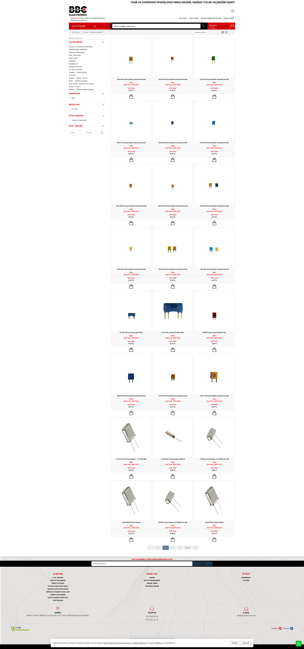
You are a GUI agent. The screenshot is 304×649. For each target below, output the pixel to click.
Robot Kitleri (73, 58)
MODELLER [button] (74, 104)
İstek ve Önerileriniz (152, 580)
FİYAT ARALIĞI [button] (75, 126)
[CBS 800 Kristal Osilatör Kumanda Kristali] (131, 374)
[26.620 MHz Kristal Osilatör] (131, 501)
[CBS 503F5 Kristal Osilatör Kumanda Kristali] (131, 184)
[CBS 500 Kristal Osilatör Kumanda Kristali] (214, 184)
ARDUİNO (72, 61)
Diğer (73, 98)
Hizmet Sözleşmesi (57, 595)
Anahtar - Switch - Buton (78, 78)
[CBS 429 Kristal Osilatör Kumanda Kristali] (131, 58)
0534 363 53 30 (152, 620)
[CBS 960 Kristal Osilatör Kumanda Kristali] (172, 121)
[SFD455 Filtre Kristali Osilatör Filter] (214, 311)
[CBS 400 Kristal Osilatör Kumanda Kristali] (172, 58)
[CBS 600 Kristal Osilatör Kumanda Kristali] (214, 121)
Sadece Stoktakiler (79, 120)
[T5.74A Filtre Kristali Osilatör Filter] (131, 311)
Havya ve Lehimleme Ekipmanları (81, 47)
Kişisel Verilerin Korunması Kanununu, (118, 643)
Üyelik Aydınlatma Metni (58, 586)
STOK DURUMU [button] (76, 115)
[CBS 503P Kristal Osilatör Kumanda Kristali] (172, 184)
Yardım (152, 577)
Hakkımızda (246, 577)
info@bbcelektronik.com (246, 615)
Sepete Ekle (131, 96)
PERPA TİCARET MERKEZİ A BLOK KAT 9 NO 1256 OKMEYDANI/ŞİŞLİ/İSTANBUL (57, 615)
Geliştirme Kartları (75, 67)
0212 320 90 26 (152, 616)
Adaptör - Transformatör (78, 72)
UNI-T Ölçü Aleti (75, 55)
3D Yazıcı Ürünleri (75, 69)
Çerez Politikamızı (156, 643)
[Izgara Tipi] (222, 32)
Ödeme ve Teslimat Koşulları (57, 592)
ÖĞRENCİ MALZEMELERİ (78, 49)
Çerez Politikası (57, 583)
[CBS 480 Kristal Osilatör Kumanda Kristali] (214, 247)
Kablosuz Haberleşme (77, 52)
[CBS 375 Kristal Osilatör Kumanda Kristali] (214, 374)
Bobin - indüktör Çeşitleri (78, 81)
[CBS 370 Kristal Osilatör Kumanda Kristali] (131, 121)
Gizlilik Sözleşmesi (57, 580)
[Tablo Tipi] (226, 32)
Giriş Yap (231, 11)
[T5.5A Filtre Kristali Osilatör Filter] (172, 311)
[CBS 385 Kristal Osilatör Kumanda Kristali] (214, 58)
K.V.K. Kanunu (57, 577)
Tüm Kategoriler (79, 26)
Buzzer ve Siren (75, 87)
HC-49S (74, 109)
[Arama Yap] (203, 26)
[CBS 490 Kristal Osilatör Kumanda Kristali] (131, 247)
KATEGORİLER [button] (75, 42)
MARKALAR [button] (74, 93)
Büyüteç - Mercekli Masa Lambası (81, 89)
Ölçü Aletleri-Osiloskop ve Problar (81, 84)
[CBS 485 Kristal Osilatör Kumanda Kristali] (172, 247)
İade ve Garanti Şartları (58, 597)
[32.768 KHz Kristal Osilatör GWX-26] (172, 437)
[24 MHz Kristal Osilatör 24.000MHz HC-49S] (172, 501)
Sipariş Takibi (229, 18)
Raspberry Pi (73, 64)
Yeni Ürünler (58, 600)
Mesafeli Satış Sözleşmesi (57, 589)
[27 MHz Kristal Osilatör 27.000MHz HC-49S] (214, 437)
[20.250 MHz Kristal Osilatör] (214, 501)
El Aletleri (72, 75)
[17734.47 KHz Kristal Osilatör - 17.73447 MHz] (131, 437)
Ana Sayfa (183, 18)
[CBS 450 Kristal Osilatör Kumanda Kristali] (172, 374)
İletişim (246, 580)
